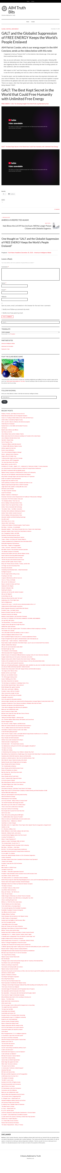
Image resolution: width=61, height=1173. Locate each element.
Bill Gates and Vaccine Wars (8, 1072)
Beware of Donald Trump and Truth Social (11, 612)
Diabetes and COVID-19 (7, 1041)
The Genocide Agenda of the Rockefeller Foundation (13, 908)
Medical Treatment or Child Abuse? (9, 494)
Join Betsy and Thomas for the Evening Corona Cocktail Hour (15, 944)
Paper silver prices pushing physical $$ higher (12, 814)
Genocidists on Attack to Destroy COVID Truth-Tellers (14, 729)
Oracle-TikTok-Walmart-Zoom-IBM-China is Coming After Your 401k (17, 898)
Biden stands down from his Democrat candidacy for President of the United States (20, 436)
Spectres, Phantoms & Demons (8, 974)
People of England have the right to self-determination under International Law (19, 638)
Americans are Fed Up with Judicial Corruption (12, 592)
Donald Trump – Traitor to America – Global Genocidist (14, 640)
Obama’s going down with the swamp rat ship (12, 1025)
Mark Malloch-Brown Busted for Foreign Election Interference (15, 851)
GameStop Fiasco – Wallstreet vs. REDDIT (11, 821)
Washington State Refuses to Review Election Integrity (14, 928)
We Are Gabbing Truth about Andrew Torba (11, 502)
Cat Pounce (4, 427)
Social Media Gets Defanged (8, 1011)
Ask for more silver (5, 812)
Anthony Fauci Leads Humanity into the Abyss (12, 739)
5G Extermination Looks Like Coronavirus (11, 1088)
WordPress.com (30, 1158)
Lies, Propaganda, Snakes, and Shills (10, 533)
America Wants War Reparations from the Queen (12, 1094)
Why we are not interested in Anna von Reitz (11, 557)
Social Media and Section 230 (8, 1013)
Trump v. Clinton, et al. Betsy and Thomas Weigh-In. (13, 539)
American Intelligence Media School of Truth (11, 634)
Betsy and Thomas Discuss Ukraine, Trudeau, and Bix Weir (15, 563)
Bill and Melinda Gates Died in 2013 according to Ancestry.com (16, 997)
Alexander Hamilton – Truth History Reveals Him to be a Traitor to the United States (21, 529)
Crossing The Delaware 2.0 (8, 837)
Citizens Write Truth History (8, 523)
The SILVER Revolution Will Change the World (12, 802)
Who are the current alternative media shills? (12, 646)
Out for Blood (4, 1031)
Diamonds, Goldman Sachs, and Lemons (11, 833)
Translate (12, 334)
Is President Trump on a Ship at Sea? (10, 887)
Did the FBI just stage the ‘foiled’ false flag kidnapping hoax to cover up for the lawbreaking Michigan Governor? (27, 879)
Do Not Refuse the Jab (6, 596)
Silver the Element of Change (8, 796)
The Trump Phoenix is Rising (8, 954)
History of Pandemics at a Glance (9, 770)
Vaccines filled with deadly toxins (9, 792)
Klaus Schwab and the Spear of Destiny (10, 764)
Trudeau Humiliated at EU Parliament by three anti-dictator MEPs (16, 541)
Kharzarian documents (6, 567)
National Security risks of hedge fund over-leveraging (13, 762)
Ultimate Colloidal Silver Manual (8, 644)
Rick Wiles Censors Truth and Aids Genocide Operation (14, 549)
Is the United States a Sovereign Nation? (11, 906)
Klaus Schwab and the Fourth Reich (9, 776)
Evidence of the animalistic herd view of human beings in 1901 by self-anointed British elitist (22, 661)
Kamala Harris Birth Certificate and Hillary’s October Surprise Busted (17, 932)
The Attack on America (6, 885)
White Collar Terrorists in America (9, 1064)
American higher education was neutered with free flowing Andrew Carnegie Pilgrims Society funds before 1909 (27, 701)
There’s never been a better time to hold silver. (12, 806)
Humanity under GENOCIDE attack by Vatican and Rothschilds (16, 756)
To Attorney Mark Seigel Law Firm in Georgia (11, 458)
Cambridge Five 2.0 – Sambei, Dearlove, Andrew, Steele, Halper (16, 934)
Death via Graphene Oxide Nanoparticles (11, 478)
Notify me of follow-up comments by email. (16, 309)
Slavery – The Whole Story (7, 999)
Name (3, 283)
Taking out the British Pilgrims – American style (12, 717)
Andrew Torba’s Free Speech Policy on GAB (11, 505)
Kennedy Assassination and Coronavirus (11, 1084)
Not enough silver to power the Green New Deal (12, 810)
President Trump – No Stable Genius (10, 610)
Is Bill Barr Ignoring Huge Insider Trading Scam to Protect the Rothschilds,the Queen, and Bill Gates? (25, 946)
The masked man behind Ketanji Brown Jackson (12, 537)
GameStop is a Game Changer (8, 823)
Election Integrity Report (7, 721)
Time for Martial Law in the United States (10, 904)
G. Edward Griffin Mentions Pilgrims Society (11, 446)
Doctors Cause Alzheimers (7, 450)
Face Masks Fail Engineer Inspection (10, 976)
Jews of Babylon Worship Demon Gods (10, 438)
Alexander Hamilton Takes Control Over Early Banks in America (16, 531)
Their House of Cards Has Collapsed (10, 986)
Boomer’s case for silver (7, 786)
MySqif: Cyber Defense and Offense (9, 429)
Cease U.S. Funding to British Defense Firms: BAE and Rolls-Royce (17, 417)
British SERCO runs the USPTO (9, 464)
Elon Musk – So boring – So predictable (10, 527)
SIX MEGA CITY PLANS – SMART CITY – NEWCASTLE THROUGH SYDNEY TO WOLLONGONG (24, 466)
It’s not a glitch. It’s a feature (8, 853)
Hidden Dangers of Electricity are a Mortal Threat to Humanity (15, 895)
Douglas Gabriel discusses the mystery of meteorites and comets (16, 657)
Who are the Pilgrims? (6, 594)
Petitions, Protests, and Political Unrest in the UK (13, 413)
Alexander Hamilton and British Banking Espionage (13, 517)
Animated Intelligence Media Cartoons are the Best (13, 1100)
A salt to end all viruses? (7, 1049)
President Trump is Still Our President (10, 691)
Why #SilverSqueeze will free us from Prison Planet (13, 782)
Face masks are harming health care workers (12, 966)
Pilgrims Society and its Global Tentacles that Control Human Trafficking (18, 659)
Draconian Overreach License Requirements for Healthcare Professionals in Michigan (21, 496)
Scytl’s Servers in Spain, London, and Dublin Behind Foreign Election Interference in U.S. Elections (24, 733)
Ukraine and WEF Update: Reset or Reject (11, 561)
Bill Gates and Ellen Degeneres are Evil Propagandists (14, 1074)
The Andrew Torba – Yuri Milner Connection (11, 509)
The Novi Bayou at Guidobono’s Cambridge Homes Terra (14, 683)
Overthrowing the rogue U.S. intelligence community (13, 1017)
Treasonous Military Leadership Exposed (11, 444)
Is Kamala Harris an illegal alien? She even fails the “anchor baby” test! (18, 936)
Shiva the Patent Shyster (7, 1045)
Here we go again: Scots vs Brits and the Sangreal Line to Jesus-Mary (18, 1005)
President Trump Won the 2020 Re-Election (11, 863)
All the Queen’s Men (6, 1003)
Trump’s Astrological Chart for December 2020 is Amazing (15, 845)
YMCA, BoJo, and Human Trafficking (9, 689)
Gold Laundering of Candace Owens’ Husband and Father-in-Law (16, 482)
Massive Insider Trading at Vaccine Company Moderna (14, 948)
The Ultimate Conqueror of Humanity (10, 551)
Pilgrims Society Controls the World (9, 968)
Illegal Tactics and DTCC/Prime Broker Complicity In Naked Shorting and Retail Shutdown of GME (24, 790)
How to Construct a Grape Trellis (9, 711)
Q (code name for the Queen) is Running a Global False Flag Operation (18, 1116)
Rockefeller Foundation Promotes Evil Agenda (12, 910)
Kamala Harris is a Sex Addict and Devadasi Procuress (14, 425)
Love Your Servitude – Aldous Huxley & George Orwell (14, 800)
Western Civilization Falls (7, 588)
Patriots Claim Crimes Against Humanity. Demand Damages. (15, 881)
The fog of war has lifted (7, 1009)
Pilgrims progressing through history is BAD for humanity (14, 484)
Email (3, 290)
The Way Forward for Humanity (8, 490)
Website (3, 297)
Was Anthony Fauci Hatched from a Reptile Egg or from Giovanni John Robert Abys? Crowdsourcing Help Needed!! (28, 754)
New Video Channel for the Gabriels (9, 681)
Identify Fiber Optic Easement (8, 626)
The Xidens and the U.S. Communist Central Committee (14, 877)
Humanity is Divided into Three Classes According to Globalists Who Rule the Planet (21, 703)
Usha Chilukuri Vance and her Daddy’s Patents (12, 434)
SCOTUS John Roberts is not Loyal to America (12, 1027)
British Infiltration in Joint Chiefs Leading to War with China (15, 831)
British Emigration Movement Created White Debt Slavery (14, 608)
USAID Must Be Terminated (7, 423)
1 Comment (57, 209)
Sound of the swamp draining (8, 1057)
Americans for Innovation (7, 346)
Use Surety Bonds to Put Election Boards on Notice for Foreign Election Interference (21, 468)
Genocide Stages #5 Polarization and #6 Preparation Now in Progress (18, 989)
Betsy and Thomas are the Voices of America (12, 926)
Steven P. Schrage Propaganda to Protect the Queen (13, 942)
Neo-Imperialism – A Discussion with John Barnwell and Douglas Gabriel (18, 993)
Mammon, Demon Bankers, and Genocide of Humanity (14, 616)
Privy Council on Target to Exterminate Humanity (12, 995)
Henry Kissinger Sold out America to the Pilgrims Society (14, 916)
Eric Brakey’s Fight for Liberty (8, 715)
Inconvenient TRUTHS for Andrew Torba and (12, 498)
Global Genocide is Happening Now (9, 741)
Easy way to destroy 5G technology (9, 808)
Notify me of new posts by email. (13, 313)
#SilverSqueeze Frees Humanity (9, 798)
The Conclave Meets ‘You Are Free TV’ (10, 843)
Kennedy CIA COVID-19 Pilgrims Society (10, 1082)
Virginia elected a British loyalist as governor (11, 606)
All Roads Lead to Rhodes (7, 488)
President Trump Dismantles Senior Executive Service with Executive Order (19, 873)
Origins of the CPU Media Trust (8, 456)
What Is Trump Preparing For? (8, 839)
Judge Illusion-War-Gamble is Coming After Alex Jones (14, 486)
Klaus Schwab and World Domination (10, 737)
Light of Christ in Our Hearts (8, 1086)
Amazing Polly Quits (6, 1070)
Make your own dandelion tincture (9, 675)
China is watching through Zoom (9, 900)
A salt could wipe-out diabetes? (8, 1053)
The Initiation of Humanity (7, 1078)
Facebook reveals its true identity (9, 614)
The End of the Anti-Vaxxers (8, 1043)
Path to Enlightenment (6, 602)
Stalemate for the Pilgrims (7, 586)
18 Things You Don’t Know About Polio (10, 565)
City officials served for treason (8, 912)
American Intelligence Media (8, 343)
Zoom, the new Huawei (6, 893)
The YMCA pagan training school (9, 677)
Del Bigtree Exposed (6, 571)
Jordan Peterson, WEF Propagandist (10, 460)
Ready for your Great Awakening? (9, 1019)
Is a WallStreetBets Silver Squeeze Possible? (12, 816)
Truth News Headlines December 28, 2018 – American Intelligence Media (29, 252)
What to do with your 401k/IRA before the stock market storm (15, 819)
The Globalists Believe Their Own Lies (10, 500)
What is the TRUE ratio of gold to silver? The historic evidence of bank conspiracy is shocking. (23, 628)
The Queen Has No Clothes (8, 1066)
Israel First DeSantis (6, 492)
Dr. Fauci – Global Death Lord (8, 1108)
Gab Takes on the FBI (6, 432)
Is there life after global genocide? (9, 731)
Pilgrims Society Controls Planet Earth (10, 956)
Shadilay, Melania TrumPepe (8, 914)
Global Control (6, 29)
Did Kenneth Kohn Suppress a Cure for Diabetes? (13, 1051)
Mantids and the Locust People (8, 673)
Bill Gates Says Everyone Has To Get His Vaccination (14, 952)
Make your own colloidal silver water (9, 709)
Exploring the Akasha (6, 590)
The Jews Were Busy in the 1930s (9, 462)
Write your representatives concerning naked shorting (14, 794)
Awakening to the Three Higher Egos (10, 600)
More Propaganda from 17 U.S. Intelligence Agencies (13, 1033)
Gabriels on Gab (5, 827)
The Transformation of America (8, 766)
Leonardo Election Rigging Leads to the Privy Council (13, 835)
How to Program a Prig (6, 442)
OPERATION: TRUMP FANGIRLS (9, 1118)
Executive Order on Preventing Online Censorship (13, 1015)
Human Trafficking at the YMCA (8, 679)
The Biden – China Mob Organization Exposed (12, 871)
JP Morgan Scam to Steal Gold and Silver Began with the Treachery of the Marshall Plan (22, 960)
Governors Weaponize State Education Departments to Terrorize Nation (18, 1112)
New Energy (15, 29)
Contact (32, 1)
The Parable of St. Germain (7, 630)
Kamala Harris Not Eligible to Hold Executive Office (13, 920)
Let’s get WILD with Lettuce (7, 620)
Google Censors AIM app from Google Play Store (13, 624)
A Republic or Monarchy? (7, 697)
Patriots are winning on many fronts (9, 964)
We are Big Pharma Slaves (7, 978)
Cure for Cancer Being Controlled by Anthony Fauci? (13, 1047)
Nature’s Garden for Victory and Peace (10, 584)
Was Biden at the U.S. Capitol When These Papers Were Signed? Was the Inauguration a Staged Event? (26, 825)
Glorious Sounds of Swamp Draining (10, 1021)
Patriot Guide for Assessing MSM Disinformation (12, 555)
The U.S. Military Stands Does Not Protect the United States (15, 727)
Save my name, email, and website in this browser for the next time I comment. (26, 305)
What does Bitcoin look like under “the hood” (11, 598)
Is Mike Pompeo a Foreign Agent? (9, 918)
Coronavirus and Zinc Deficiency (9, 1090)
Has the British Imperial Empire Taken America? (12, 685)
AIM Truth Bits (17, 9)
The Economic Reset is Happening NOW (11, 1096)
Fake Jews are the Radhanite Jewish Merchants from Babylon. (16, 474)
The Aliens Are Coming (6, 750)
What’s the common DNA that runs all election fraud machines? (16, 725)
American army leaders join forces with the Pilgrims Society (15, 553)
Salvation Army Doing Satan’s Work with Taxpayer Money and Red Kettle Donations (21, 668)
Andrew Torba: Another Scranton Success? (11, 513)
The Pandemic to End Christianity (9, 650)
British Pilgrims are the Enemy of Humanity (11, 695)
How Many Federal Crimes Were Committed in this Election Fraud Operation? (19, 859)
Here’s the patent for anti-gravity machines (11, 699)
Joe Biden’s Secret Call (6, 869)
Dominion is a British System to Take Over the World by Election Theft (17, 758)
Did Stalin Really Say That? (7, 648)
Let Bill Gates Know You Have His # (9, 1076)
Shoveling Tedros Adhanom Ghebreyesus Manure (13, 511)
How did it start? (5, 519)
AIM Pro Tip (4, 865)
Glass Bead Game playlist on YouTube (15, 381)
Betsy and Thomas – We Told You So (10, 892)
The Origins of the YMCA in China (9, 670)
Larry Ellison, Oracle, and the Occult (9, 875)
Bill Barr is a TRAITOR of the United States (11, 902)
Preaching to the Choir (6, 575)
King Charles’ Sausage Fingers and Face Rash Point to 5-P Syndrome (18, 476)
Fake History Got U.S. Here (7, 521)
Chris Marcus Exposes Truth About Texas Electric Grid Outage (16, 788)
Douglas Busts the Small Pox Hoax (9, 480)
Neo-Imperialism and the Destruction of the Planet (13, 991)
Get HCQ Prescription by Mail (8, 922)
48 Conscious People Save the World (10, 1102)
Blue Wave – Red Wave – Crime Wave (10, 847)
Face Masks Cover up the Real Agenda (10, 962)
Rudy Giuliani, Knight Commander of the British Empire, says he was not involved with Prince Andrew (25, 642)
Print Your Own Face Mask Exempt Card (10, 980)
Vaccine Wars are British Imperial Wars (10, 1059)
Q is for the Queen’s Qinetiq (8, 780)
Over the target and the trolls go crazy (10, 573)
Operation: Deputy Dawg (7, 440)
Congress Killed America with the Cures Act (11, 578)
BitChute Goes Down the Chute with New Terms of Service (15, 713)
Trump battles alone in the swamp (9, 924)
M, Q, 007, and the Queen (7, 1110)
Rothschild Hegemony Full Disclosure (10, 543)
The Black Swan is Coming (7, 1106)
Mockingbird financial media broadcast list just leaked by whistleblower (18, 950)
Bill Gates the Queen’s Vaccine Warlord (10, 1055)
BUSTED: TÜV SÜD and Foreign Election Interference (14, 849)
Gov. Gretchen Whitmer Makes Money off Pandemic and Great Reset (17, 719)
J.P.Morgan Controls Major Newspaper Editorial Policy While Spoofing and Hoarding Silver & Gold (24, 984)
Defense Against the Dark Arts (8, 448)
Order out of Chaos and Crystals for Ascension (12, 663)
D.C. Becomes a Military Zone (8, 829)
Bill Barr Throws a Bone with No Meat (10, 930)
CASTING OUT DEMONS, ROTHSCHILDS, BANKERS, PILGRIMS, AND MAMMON (20, 618)
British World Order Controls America (10, 1001)
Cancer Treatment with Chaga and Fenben (11, 778)
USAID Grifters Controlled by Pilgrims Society (12, 419)
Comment (5, 267)
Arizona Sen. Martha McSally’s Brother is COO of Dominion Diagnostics (18, 855)
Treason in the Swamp (6, 861)
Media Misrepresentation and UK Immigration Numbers (14, 415)
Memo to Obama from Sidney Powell (9, 1023)
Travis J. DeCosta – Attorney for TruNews (11, 547)
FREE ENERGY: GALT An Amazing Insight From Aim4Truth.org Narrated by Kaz (25, 104)
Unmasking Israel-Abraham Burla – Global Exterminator (14, 569)
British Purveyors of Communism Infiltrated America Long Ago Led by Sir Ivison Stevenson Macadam (24, 655)
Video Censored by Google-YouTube (10, 693)
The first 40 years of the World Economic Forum (12, 559)
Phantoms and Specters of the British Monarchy (12, 705)
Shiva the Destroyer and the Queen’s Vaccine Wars (13, 1039)
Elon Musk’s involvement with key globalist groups (13, 470)
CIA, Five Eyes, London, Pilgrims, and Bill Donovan (13, 723)
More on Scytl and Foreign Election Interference (12, 735)
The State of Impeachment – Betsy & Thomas (12, 1124)
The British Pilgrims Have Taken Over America (12, 784)
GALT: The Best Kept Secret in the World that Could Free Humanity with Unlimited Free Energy (27, 94)
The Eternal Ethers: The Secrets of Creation (11, 622)
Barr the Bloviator (5, 958)
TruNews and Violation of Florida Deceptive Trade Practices (15, 525)
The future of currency (6, 748)
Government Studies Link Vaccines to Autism (11, 1029)
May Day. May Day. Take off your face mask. (11, 772)
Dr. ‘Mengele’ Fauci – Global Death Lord (10, 1098)
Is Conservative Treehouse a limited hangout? (12, 1068)
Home (28, 1)
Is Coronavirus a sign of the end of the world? (12, 1035)
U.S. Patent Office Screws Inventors (9, 1120)
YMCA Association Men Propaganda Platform (12, 652)
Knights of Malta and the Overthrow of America (12, 938)
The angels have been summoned (9, 1007)
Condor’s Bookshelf (6, 857)
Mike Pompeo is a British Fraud (8, 867)
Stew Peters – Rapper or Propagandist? (10, 545)
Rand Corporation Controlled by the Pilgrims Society (13, 982)
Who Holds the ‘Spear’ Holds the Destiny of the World (14, 760)
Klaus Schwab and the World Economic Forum (12, 768)
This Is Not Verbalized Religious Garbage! (11, 452)
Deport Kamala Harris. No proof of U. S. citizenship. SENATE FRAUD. (17, 940)
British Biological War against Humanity (10, 687)
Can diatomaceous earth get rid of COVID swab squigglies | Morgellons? (18, 746)
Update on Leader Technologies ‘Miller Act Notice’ (13, 841)
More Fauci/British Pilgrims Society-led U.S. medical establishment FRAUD (18, 636)
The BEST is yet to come (7, 1080)
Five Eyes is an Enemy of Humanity (9, 1037)
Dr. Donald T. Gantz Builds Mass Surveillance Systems (14, 1114)
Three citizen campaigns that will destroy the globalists (14, 707)
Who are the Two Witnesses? (8, 582)
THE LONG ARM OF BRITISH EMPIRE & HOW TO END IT (15, 632)
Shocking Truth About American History (10, 535)
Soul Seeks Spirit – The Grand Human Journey (12, 743)
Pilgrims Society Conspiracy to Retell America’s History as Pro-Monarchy (18, 472)
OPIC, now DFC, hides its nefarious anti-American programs (15, 421)
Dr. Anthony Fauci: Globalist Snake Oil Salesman (12, 1104)
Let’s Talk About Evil (6, 774)
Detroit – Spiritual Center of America (9, 454)
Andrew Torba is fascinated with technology (11, 507)
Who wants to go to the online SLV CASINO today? (13, 804)
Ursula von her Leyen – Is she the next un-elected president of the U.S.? (18, 604)
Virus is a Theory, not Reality (8, 580)
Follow (4, 401)
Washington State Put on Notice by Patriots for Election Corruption (17, 883)
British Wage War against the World (9, 1062)
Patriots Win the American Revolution (10, 1122)
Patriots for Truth (5, 349)
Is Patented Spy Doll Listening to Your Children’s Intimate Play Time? (17, 752)
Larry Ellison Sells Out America (8, 889)
